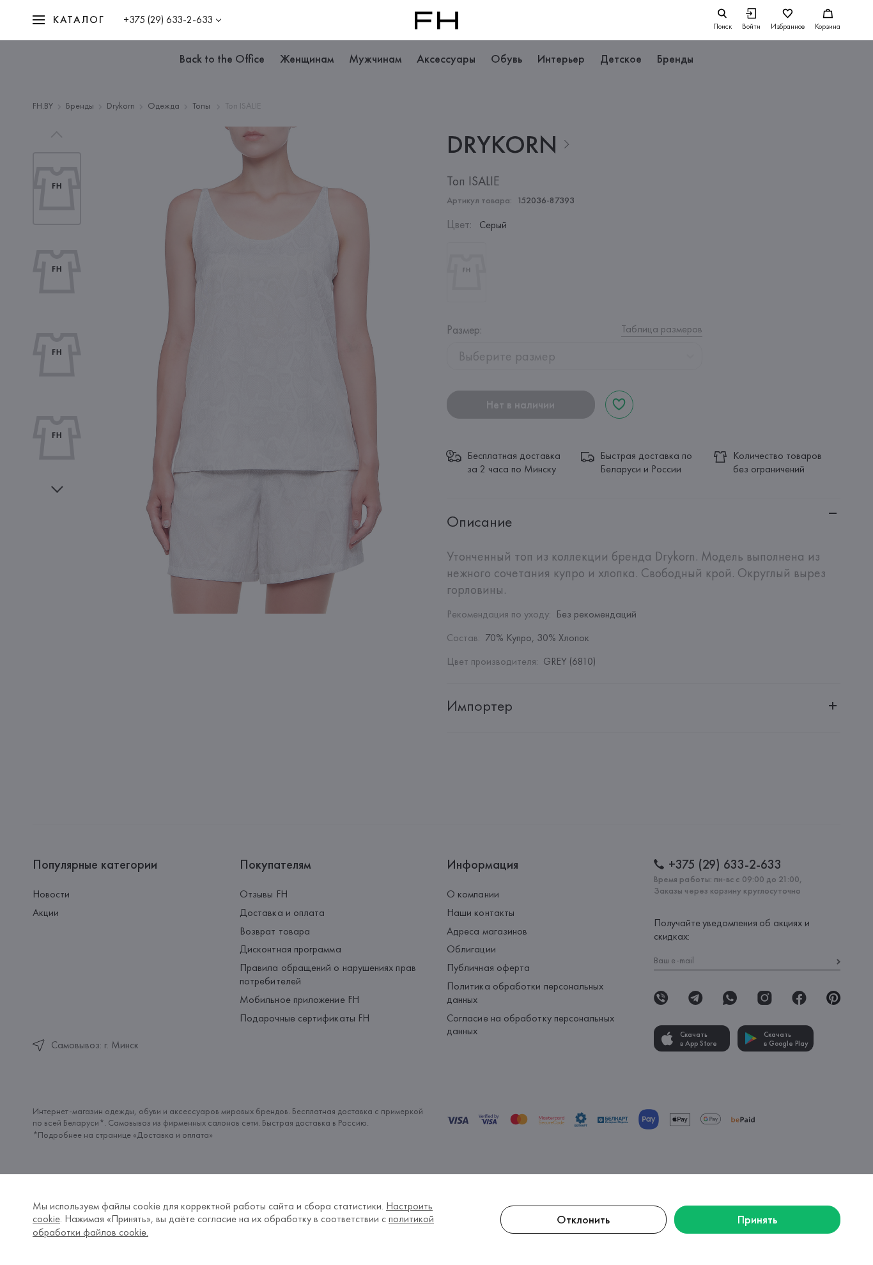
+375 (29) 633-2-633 (168, 19)
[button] (68, 20)
